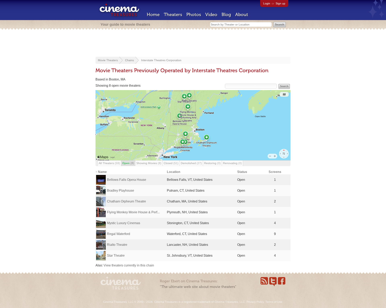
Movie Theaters (108, 60)
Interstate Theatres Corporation (161, 60)
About (241, 14)
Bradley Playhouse (120, 190)
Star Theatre (116, 255)
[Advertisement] (193, 44)
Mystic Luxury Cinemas (123, 223)
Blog (226, 14)
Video (211, 14)
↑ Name (101, 172)
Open (128, 163)
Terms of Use (273, 301)
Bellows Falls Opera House (126, 179)
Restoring (212, 163)
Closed (171, 163)
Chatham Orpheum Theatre (126, 201)
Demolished (191, 163)
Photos (193, 14)
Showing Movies (148, 163)
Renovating (232, 163)
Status (242, 172)
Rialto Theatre (117, 244)
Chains (129, 60)
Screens (275, 172)
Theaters (173, 14)
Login (266, 3)
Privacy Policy (255, 301)
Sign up (280, 3)
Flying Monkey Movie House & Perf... (133, 212)
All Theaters (109, 163)
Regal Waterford (118, 234)
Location (173, 172)
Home (153, 14)
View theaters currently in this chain (129, 265)
